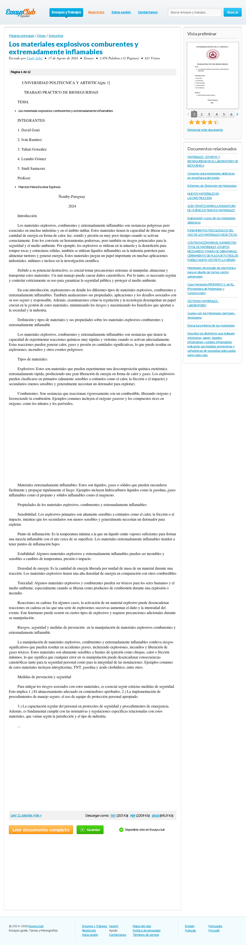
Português (215, 926)
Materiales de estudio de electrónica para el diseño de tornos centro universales (211, 272)
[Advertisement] (92, 444)
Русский (214, 930)
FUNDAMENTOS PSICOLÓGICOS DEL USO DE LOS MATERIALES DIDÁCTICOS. (212, 232)
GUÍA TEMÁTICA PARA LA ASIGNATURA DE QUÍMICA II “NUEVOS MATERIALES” (211, 208)
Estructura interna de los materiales (211, 325)
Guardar (93, 829)
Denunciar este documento (205, 130)
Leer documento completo (40, 830)
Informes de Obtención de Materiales (212, 186)
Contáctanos (148, 12)
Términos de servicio (146, 935)
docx (155, 815)
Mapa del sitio (142, 926)
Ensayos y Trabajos (94, 926)
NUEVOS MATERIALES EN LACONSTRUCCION (203, 196)
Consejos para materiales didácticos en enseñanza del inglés (211, 175)
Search (113, 926)
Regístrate (96, 12)
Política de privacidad (146, 930)
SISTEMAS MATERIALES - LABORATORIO (203, 303)
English (189, 926)
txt (113, 815)
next (237, 114)
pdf (132, 815)
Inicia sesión (120, 12)
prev (188, 114)
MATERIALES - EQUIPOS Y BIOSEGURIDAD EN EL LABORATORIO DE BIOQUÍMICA (212, 161)
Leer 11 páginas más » (26, 815)
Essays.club (36, 926)
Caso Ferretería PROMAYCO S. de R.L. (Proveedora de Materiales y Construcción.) (210, 288)
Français (190, 930)
